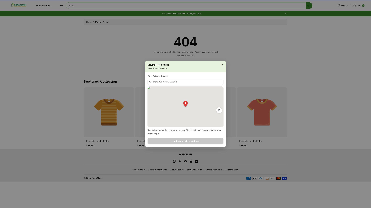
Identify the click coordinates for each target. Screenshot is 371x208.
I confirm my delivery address (185, 141)
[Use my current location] (219, 110)
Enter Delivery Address (158, 76)
